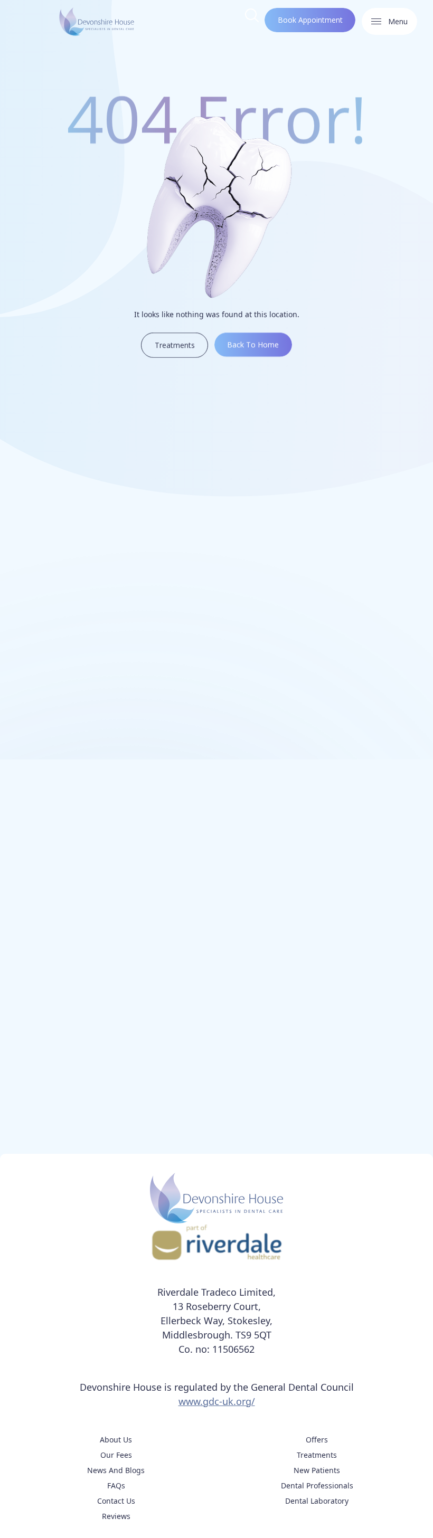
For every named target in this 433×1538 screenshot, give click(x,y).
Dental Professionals (317, 1485)
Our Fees (116, 1455)
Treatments (317, 1455)
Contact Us (116, 1501)
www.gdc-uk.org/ (216, 1401)
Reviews (116, 1516)
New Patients (317, 1470)
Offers (317, 1440)
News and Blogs (116, 1470)
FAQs (116, 1485)
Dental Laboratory (317, 1501)
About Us (116, 1440)
